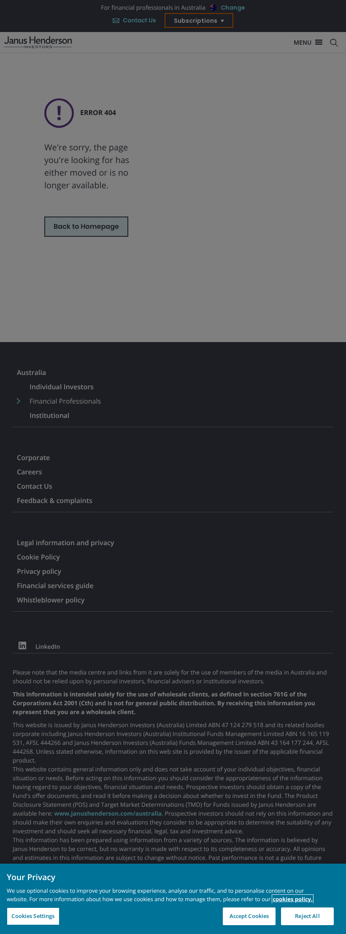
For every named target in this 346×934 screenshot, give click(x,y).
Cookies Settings (32, 916)
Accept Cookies (249, 916)
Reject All (307, 916)
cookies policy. (292, 899)
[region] (173, 899)
